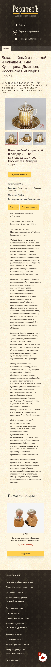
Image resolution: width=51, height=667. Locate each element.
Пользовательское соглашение (19, 587)
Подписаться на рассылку (17, 618)
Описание (14, 207)
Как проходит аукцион (15, 650)
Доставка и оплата (29, 207)
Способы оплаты (13, 639)
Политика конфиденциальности (20, 582)
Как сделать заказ (13, 634)
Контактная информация (17, 597)
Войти (22, 25)
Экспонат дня (12, 660)
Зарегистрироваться (29, 31)
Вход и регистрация (14, 608)
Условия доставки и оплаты (18, 644)
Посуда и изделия (25, 188)
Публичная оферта (14, 592)
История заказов (13, 613)
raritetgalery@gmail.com (30, 39)
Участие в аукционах (15, 623)
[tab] (13, 207)
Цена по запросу (19, 174)
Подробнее (25, 554)
